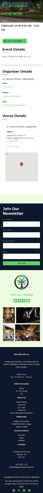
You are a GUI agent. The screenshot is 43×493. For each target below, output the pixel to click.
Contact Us (21, 410)
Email (5, 251)
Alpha (21, 388)
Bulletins (21, 440)
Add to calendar (15, 41)
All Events (21, 435)
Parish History (21, 402)
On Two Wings (21, 391)
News (21, 438)
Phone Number (9, 241)
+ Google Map (12, 141)
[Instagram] (24, 490)
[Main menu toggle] (38, 5)
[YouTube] (29, 490)
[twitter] (19, 490)
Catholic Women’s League (21, 424)
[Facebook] (14, 490)
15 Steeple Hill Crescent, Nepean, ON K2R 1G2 (21, 454)
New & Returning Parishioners (21, 413)
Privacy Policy (16, 484)
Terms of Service (31, 484)
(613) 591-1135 (8, 87)
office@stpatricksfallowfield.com (14, 105)
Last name (7, 230)
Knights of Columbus (22, 421)
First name (7, 219)
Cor (21, 393)
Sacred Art (21, 405)
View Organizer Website (11, 96)
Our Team (21, 407)
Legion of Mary (21, 427)
